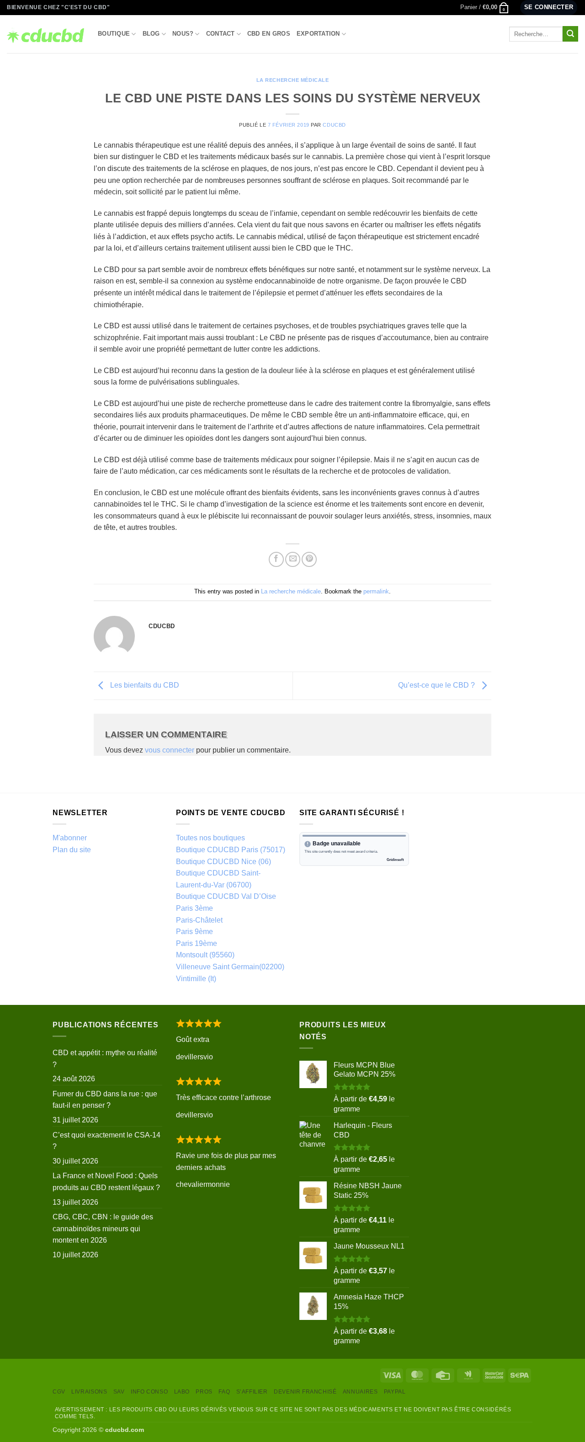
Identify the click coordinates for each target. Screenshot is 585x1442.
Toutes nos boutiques (210, 838)
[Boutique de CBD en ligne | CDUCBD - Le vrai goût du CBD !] (45, 34)
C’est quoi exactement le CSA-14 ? (106, 1141)
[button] (484, 7)
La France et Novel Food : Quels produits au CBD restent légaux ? (106, 1181)
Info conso (149, 1392)
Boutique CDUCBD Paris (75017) (230, 850)
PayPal (395, 1392)
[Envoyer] (570, 34)
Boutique (114, 33)
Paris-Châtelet (199, 920)
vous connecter (169, 750)
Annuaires (360, 1392)
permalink (376, 591)
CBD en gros (268, 33)
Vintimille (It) (196, 979)
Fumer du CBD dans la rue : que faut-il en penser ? (105, 1100)
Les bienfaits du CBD (143, 685)
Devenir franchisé (305, 1392)
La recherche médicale (292, 80)
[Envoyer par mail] (292, 559)
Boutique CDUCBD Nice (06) (223, 861)
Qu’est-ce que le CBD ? (437, 685)
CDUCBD (334, 125)
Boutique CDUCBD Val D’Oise (226, 896)
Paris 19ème (196, 943)
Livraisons (89, 1392)
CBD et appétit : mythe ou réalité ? (105, 1058)
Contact (220, 33)
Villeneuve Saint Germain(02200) (230, 967)
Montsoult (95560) (205, 955)
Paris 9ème (194, 931)
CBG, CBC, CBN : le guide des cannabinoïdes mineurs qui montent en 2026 (103, 1228)
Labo (182, 1392)
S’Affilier (252, 1392)
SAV (119, 1392)
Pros (204, 1392)
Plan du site (72, 850)
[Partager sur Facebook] (276, 559)
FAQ (224, 1392)
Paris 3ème (194, 908)
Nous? (182, 33)
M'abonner (70, 838)
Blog (151, 33)
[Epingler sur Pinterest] (309, 559)
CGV (59, 1392)
